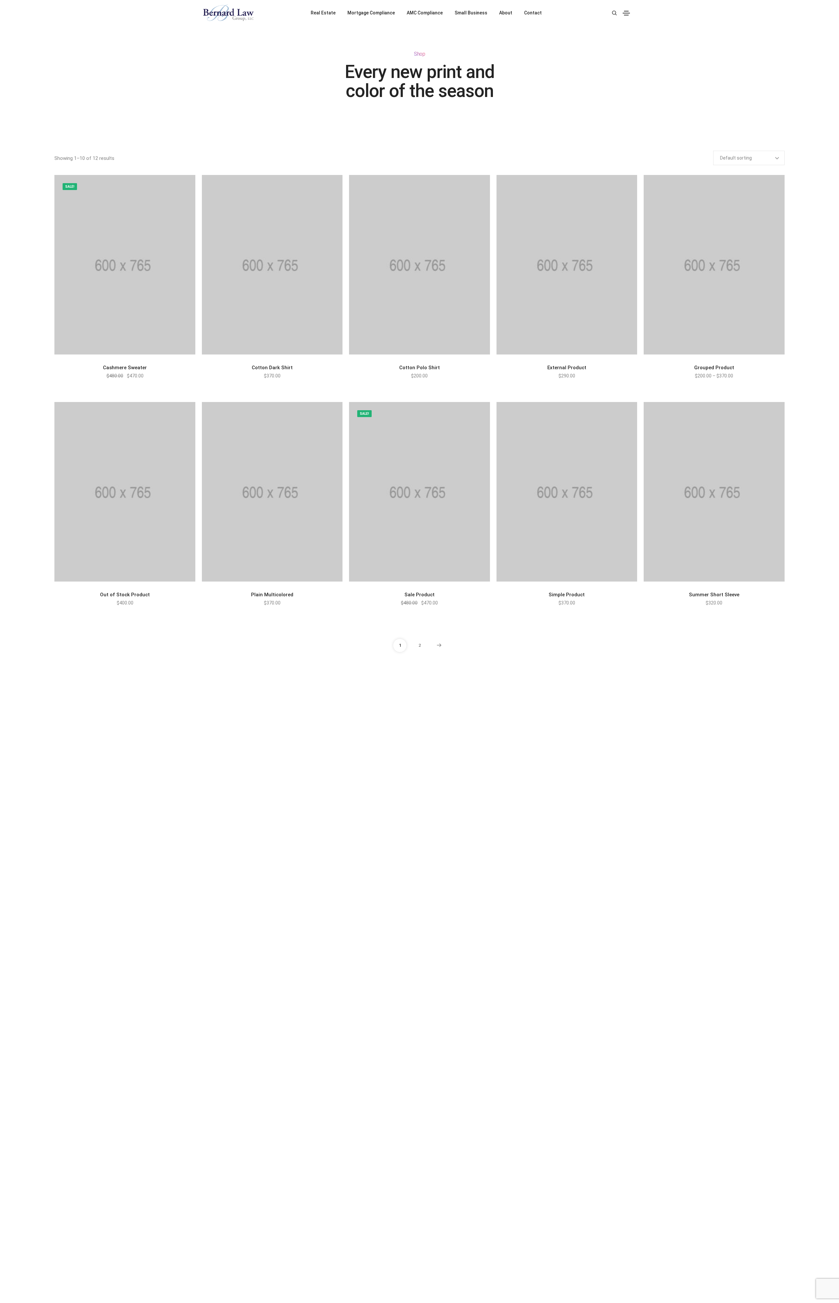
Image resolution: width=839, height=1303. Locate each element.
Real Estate (323, 12)
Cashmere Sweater (125, 368)
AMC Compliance (425, 12)
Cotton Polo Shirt (419, 368)
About (505, 12)
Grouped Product (714, 368)
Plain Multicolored (272, 595)
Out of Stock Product (125, 595)
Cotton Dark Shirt (272, 368)
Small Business (471, 12)
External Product (566, 368)
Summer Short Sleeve (714, 595)
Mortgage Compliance (371, 12)
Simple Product (567, 595)
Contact (533, 12)
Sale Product (419, 595)
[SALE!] (124, 264)
